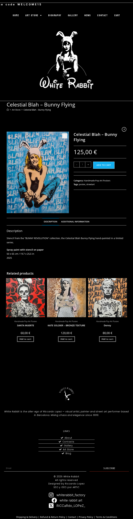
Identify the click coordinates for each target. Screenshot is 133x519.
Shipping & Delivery (26, 517)
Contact (102, 15)
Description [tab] (50, 221)
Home (16, 15)
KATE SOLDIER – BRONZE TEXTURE (66, 325)
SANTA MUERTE (25, 325)
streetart (90, 184)
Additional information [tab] (75, 221)
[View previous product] (124, 129)
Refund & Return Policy (52, 517)
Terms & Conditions (106, 517)
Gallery (73, 15)
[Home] (8, 109)
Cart (117, 15)
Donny (107, 325)
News (88, 15)
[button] (64, 135)
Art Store (31, 15)
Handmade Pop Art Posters (97, 180)
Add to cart (104, 165)
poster (82, 184)
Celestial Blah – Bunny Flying (37, 109)
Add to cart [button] (25, 339)
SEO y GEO (60, 487)
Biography (54, 15)
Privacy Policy (86, 517)
